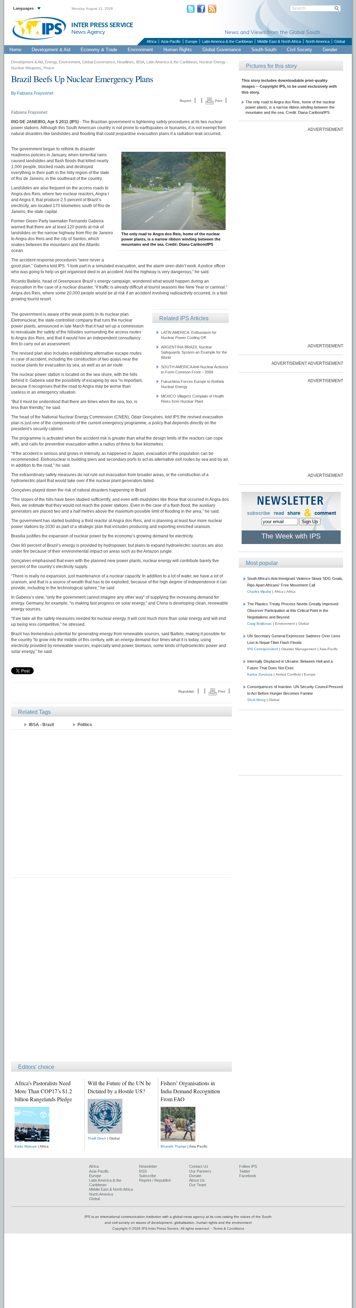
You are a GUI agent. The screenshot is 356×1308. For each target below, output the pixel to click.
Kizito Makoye (26, 1146)
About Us (197, 1180)
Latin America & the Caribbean (227, 41)
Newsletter (148, 1166)
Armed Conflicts (288, 674)
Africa (151, 41)
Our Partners (200, 1171)
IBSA (140, 62)
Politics (85, 724)
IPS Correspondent (262, 649)
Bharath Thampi (173, 1146)
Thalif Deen (97, 1138)
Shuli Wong (256, 700)
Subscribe (147, 1176)
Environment (140, 49)
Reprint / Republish (155, 1180)
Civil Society (299, 49)
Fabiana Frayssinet (35, 93)
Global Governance (221, 49)
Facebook (247, 1176)
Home (15, 49)
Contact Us (198, 1166)
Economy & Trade (99, 49)
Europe (191, 41)
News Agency (88, 31)
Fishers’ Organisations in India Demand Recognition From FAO (190, 1091)
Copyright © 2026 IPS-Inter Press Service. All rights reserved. (161, 1228)
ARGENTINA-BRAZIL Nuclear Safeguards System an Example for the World (194, 352)
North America (318, 41)
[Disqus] (121, 973)
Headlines (125, 62)
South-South (263, 49)
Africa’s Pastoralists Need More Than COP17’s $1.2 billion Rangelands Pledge (43, 1091)
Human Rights (177, 49)
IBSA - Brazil (41, 724)
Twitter (244, 1171)
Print (218, 101)
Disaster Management (298, 649)
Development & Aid (51, 49)
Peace (48, 68)
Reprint (185, 101)
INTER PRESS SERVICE (102, 25)
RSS (143, 1171)
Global (339, 41)
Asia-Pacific (171, 41)
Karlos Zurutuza (260, 674)
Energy (51, 62)
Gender (330, 49)
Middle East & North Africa (279, 41)
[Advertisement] (121, 803)
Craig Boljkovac (259, 623)
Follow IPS (248, 1166)
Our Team (197, 1185)
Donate (195, 1176)
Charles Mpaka (259, 591)
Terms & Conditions (228, 1228)
